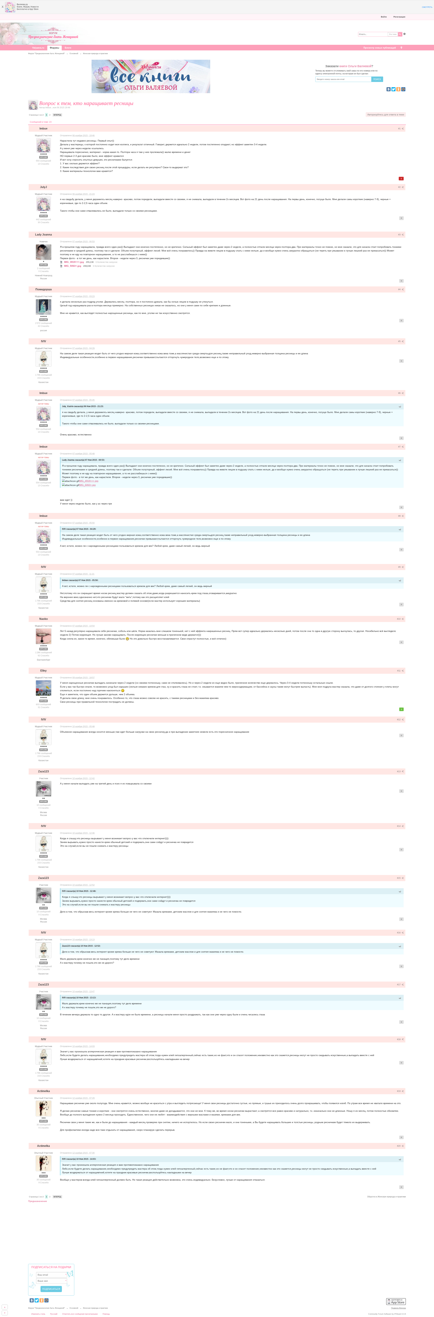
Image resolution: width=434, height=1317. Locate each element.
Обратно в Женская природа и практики (386, 1197)
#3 (399, 234)
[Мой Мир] (403, 89)
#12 (399, 719)
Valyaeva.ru (38, 47)
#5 (399, 341)
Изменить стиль (38, 1314)
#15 (399, 878)
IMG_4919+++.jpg (88, 480)
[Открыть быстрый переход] (401, 47)
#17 (399, 984)
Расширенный (404, 34)
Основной (74, 1308)
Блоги (68, 47)
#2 (399, 187)
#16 (399, 933)
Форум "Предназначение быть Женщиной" (46, 1308)
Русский (53, 1314)
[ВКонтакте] (389, 89)
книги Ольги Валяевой (355, 66)
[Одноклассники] (398, 89)
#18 (399, 1039)
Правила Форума (398, 1308)
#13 (399, 771)
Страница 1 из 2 (36, 115)
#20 (399, 1146)
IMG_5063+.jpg (87, 485)
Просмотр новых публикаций (379, 47)
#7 (399, 447)
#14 (399, 826)
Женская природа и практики (95, 1308)
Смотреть (427, 7)
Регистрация (399, 17)
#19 (399, 1091)
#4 (399, 289)
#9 (399, 567)
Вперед (57, 115)
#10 (399, 619)
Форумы (54, 47)
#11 (399, 671)
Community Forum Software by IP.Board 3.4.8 (387, 1314)
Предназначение (37, 1201)
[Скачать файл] (61, 262)
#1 (399, 128)
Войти (384, 17)
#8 (399, 516)
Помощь (106, 1314)
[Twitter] (393, 89)
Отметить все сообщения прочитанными (80, 1314)
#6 (399, 393)
